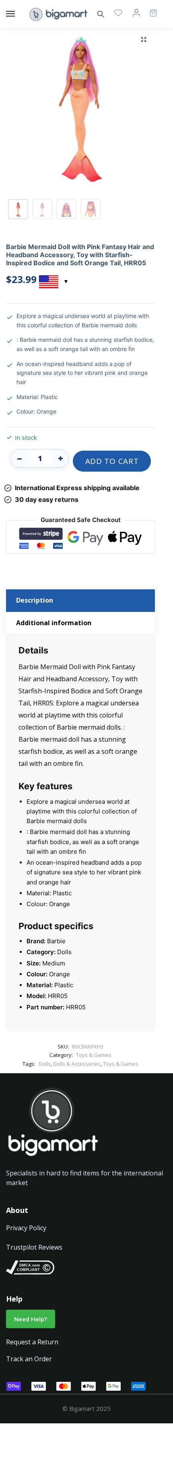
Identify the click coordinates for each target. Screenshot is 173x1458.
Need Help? (30, 1319)
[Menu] (18, 14)
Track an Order (29, 1358)
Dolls (45, 1063)
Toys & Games (93, 1055)
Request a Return (32, 1341)
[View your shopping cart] (149, 9)
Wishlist (118, 12)
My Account (136, 12)
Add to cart (112, 461)
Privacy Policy (26, 1227)
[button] (144, 39)
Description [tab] (34, 600)
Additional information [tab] (53, 622)
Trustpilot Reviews (34, 1247)
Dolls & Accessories (77, 1063)
